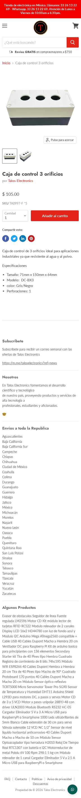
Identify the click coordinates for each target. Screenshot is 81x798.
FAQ (7, 779)
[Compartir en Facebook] (5, 238)
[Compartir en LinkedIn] (22, 238)
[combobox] (34, 42)
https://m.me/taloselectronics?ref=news (29, 363)
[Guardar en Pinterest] (31, 238)
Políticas (37, 779)
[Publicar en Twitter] (14, 238)
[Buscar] (73, 42)
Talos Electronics (20, 181)
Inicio (6, 63)
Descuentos (40, 784)
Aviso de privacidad (59, 779)
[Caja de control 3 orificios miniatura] (9, 156)
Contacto (21, 779)
